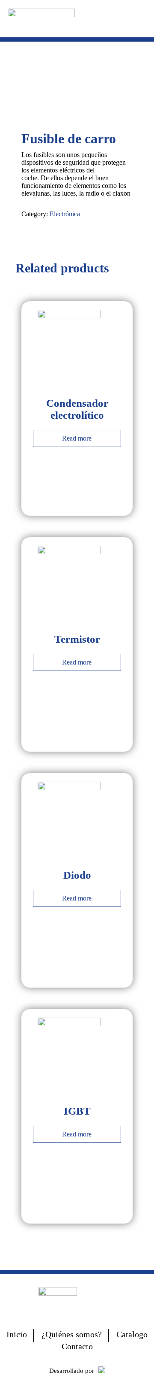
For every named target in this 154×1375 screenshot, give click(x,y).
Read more (77, 438)
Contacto (77, 1346)
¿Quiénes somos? (71, 1334)
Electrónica (65, 214)
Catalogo (132, 1334)
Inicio (16, 1334)
